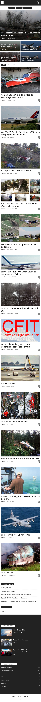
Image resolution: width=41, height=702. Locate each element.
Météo (3, 677)
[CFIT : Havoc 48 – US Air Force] (20, 520)
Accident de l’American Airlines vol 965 (20, 458)
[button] (37, 3)
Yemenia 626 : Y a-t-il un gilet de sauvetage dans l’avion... (17, 96)
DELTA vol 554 (8, 383)
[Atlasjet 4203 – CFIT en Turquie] (20, 156)
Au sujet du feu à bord (8, 591)
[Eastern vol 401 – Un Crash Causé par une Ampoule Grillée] (20, 262)
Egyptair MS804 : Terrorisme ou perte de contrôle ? (16, 594)
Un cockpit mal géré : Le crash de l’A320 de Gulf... (20, 497)
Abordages (12, 8)
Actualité (19, 8)
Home (9, 64)
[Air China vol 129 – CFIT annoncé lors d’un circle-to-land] (20, 190)
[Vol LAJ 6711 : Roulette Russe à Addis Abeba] (30, 57)
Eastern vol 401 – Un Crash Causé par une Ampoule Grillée (19, 273)
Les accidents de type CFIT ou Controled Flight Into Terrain (15, 345)
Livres (13, 696)
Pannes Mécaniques (7, 670)
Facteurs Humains (6, 667)
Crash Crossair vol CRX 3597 (14, 421)
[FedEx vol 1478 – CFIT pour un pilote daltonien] (20, 228)
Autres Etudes (28, 8)
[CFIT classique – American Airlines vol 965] (20, 294)
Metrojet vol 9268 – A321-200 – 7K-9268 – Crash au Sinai (18, 601)
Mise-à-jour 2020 (6, 587)
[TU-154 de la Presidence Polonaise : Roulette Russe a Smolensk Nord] (10, 59)
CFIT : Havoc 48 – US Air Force (15, 534)
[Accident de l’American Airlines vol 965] (20, 443)
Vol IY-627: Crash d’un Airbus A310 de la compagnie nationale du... (20, 133)
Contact (20, 696)
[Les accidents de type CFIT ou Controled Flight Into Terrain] (20, 330)
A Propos (26, 696)
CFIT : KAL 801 (8, 572)
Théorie (3, 683)
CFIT (2, 674)
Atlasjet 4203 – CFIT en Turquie (16, 170)
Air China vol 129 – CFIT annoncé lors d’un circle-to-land (19, 204)
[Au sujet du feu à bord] (6, 642)
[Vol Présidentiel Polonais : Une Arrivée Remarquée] (20, 25)
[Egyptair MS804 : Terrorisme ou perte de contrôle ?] (6, 652)
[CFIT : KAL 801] (20, 557)
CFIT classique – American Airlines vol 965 (19, 309)
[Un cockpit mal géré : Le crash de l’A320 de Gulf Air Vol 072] (20, 480)
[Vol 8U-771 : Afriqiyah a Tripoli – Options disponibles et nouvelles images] (10, 47)
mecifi (3, 38)
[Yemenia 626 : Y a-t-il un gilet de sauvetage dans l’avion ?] (20, 80)
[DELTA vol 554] (20, 368)
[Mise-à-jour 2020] (6, 632)
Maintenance (5, 680)
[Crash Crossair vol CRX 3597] (20, 405)
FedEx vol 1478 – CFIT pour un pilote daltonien (18, 245)
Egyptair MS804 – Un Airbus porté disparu (14, 598)
